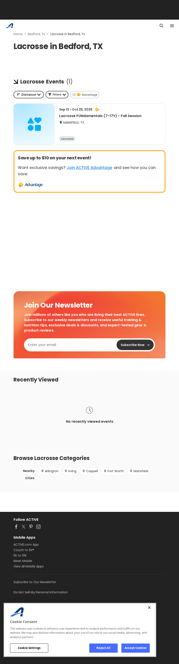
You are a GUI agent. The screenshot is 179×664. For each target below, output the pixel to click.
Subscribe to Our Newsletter (35, 582)
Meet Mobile (23, 561)
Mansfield (141, 471)
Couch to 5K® (24, 550)
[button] (57, 94)
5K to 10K (20, 555)
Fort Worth (116, 471)
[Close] (149, 607)
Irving (72, 471)
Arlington (52, 471)
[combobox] (29, 94)
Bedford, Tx (36, 34)
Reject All (103, 648)
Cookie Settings (29, 648)
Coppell (92, 471)
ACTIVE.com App (26, 544)
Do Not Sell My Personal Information (41, 592)
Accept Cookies (135, 648)
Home (18, 34)
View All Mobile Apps (29, 566)
